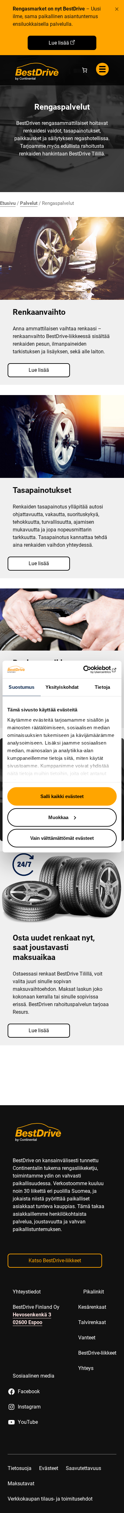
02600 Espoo (27, 1322)
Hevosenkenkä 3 (32, 1315)
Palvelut (29, 203)
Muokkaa (58, 817)
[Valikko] (102, 69)
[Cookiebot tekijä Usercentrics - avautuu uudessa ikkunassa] (89, 669)
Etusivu (8, 203)
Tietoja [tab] (102, 687)
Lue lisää (59, 43)
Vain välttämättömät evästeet (62, 838)
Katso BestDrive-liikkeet (55, 1260)
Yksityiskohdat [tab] (62, 687)
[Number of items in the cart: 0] (84, 70)
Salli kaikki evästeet (62, 796)
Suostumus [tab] (21, 687)
